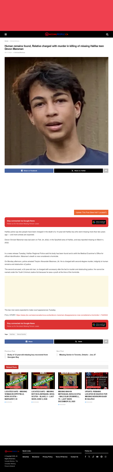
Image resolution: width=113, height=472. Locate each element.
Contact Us (74, 457)
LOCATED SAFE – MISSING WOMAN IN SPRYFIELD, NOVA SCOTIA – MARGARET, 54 (16, 395)
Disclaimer (35, 457)
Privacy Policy (48, 457)
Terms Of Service (61, 457)
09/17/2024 (8, 52)
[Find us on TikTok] (93, 456)
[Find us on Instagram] (105, 457)
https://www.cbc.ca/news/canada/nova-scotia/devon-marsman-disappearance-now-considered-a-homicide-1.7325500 (62, 315)
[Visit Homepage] (56, 34)
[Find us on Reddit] (102, 457)
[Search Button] (107, 34)
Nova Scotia (21, 334)
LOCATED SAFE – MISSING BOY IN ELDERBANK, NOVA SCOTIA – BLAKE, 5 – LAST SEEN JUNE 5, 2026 (42, 395)
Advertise (26, 457)
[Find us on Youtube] (97, 457)
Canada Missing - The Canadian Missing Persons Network (11, 463)
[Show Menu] (6, 34)
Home (6, 41)
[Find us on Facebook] (85, 457)
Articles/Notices (14, 41)
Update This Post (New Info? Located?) (91, 212)
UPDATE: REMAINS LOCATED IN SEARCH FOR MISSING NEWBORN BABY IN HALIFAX (96, 395)
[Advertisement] (56, 15)
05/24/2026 (89, 402)
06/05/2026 (9, 402)
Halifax (12, 334)
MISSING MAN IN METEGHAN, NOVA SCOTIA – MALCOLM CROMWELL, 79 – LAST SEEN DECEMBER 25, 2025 (69, 396)
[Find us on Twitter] (89, 456)
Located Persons (13, 387)
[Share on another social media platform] (106, 171)
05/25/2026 (62, 404)
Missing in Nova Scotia (68, 387)
